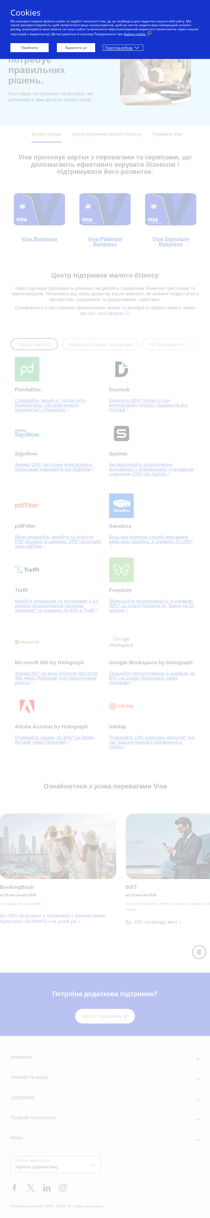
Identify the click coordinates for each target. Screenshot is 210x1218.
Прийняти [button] (29, 47)
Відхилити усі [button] (76, 47)
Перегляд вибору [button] (119, 47)
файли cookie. (135, 34)
